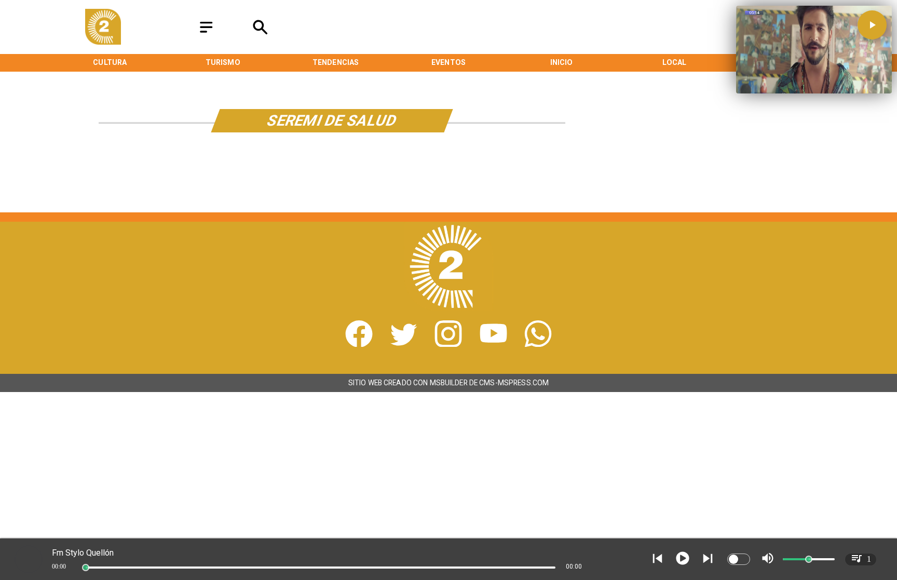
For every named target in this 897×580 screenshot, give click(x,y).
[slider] (85, 567)
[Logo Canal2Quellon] (103, 42)
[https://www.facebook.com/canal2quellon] (359, 344)
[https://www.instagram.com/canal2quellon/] (448, 344)
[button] (872, 24)
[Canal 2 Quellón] (206, 33)
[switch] (738, 559)
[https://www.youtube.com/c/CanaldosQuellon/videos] (493, 344)
